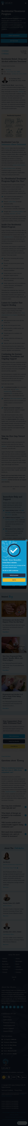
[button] (26, 540)
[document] (14, 563)
